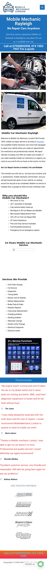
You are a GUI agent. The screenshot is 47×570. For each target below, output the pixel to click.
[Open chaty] (41, 564)
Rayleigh (40, 142)
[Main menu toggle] (42, 7)
